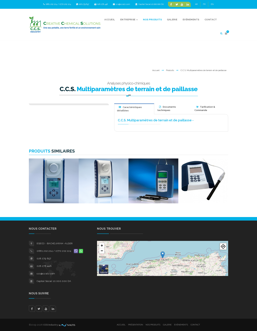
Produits (170, 70)
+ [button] (102, 245)
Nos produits (153, 324)
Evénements (181, 324)
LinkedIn (53, 309)
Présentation (135, 324)
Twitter (39, 309)
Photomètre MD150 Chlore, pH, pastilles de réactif (103, 167)
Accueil (155, 70)
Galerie (167, 324)
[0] (226, 33)
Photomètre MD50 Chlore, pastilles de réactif (53, 167)
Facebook (32, 309)
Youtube (46, 309)
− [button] (102, 251)
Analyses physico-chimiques (128, 83)
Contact (195, 324)
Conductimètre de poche (153, 166)
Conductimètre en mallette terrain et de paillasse (203, 167)
